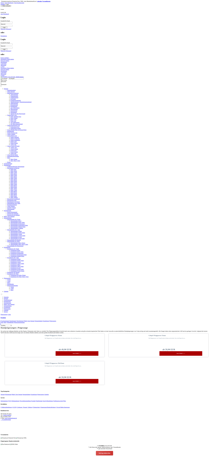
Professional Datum (15, 128)
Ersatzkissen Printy (15, 250)
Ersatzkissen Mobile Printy (17, 256)
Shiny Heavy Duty (15, 160)
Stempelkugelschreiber (13, 156)
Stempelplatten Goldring (16, 228)
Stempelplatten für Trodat (13, 219)
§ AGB (14, 407)
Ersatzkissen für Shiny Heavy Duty (19, 276)
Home (2, 3)
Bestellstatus (4, 62)
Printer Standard (14, 137)
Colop (8, 281)
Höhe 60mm (13, 185)
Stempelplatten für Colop (13, 229)
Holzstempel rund (11, 200)
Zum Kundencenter (19, 3)
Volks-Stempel (11, 91)
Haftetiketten (10, 284)
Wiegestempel (14, 109)
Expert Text (13, 150)
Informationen (4, 401)
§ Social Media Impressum (63, 407)
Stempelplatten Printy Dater (17, 222)
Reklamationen (15, 401)
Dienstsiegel (13, 112)
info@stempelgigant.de (11, 418)
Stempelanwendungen (13, 93)
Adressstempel (14, 94)
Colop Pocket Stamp (12, 155)
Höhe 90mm (13, 194)
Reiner (9, 162)
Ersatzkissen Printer (15, 259)
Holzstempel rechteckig (13, 168)
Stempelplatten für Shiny (13, 241)
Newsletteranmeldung (25, 401)
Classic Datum (14, 149)
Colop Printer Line (12, 135)
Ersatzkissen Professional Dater (18, 254)
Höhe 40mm (13, 180)
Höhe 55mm (13, 184)
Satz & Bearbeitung (48, 401)
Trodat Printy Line (12, 115)
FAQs (9, 401)
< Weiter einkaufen (6, 6)
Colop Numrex (11, 206)
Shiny (8, 157)
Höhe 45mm (13, 181)
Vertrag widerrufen (104, 453)
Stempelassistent (11, 90)
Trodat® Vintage (11, 207)
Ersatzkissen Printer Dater (17, 260)
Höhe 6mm (13, 169)
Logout (2, 66)
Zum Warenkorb (9, 3)
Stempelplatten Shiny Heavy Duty (19, 244)
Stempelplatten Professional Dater (19, 225)
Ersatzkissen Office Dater (17, 266)
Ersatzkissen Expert (15, 268)
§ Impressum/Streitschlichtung (48, 407)
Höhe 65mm (13, 187)
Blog (64, 401)
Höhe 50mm (13, 182)
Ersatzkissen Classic (15, 262)
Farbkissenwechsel (58, 401)
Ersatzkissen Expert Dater (17, 269)
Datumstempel (14, 105)
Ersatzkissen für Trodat (13, 249)
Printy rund (13, 119)
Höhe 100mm (14, 197)
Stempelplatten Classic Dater (17, 235)
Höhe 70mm (13, 188)
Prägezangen (7, 278)
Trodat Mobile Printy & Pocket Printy (17, 130)
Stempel (6, 88)
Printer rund (13, 141)
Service (6, 311)
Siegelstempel (7, 210)
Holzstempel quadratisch (13, 199)
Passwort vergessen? (6, 29)
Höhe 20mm (13, 174)
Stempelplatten (8, 218)
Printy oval (13, 121)
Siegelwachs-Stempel (12, 213)
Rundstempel (13, 106)
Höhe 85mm (13, 193)
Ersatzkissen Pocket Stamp (17, 271)
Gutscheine (3, 63)
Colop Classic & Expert (13, 146)
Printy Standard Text (15, 116)
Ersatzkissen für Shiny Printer (18, 275)
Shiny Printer (13, 159)
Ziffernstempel (14, 103)
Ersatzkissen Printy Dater (16, 251)
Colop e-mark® (11, 134)
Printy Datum (13, 118)
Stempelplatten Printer (16, 231)
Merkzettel (3, 65)
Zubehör (6, 291)
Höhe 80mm (13, 191)
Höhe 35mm (13, 178)
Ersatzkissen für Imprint (13, 272)
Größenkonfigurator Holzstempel (15, 166)
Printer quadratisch (15, 140)
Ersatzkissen (7, 247)
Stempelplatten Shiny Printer (17, 243)
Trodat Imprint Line (12, 133)
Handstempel (10, 131)
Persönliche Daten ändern (7, 59)
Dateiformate (39, 401)
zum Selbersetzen (14, 108)
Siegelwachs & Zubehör (13, 215)
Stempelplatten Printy (15, 221)
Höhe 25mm (13, 175)
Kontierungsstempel (15, 100)
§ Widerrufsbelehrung (6, 407)
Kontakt (3, 4)
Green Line (13, 144)
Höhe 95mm (13, 196)
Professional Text (14, 127)
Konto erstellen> (5, 58)
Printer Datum (14, 143)
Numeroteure (13, 110)
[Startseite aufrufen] (12, 77)
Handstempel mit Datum (13, 202)
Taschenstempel (8, 163)
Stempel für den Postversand (17, 113)
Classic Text (13, 147)
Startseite (6, 297)
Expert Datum (14, 152)
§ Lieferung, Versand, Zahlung (24, 407)
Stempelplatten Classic (16, 234)
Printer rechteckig (15, 138)
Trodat (9, 279)
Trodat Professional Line (13, 125)
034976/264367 (7, 415)
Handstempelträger (12, 204)
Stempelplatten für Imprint (14, 240)
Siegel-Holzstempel (12, 212)
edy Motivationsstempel (16, 124)
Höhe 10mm (13, 171)
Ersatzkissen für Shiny (13, 274)
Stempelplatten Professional (17, 224)
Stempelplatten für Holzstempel (15, 246)
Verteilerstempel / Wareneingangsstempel (21, 102)
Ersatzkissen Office (15, 265)
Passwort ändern (5, 60)
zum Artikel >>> (77, 353)
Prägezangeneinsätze (12, 285)
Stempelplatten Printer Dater (17, 232)
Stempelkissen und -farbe (13, 203)
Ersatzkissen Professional (16, 253)
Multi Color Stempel (9, 216)
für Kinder (13, 99)
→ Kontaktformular (6, 419)
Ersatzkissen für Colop (13, 257)
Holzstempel (8, 394)
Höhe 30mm (13, 177)
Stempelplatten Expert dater (17, 238)
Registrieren (4, 36)
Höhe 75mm (13, 190)
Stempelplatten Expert (16, 237)
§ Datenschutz (36, 407)
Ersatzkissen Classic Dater (17, 263)
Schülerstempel (14, 97)
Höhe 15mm (13, 172)
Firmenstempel (14, 96)
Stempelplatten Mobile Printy (17, 227)
